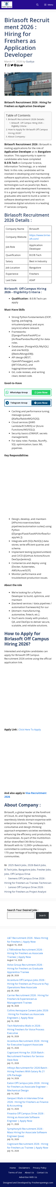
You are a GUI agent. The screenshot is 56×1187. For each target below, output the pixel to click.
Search (42, 915)
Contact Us (42, 1172)
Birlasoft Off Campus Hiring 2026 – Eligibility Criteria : (27, 124)
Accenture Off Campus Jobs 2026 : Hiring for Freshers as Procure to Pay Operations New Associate (28, 983)
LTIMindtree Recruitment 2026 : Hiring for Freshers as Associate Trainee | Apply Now (25, 953)
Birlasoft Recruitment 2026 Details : (26, 119)
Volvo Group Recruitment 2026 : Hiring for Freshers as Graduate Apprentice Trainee (25, 968)
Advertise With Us (28, 1177)
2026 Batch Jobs (37, 865)
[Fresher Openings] (6, 4)
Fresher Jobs (44, 869)
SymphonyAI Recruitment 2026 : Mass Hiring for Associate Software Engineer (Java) (27, 1132)
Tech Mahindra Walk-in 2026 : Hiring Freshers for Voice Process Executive (25, 1029)
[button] (37, 4)
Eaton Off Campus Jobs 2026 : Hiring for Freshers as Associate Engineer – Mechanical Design (28, 1086)
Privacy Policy (39, 1167)
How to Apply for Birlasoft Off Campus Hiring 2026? (28, 131)
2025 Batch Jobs (17, 865)
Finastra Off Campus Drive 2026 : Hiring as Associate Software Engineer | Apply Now (26, 1117)
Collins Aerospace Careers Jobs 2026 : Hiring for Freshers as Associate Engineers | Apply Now (27, 1014)
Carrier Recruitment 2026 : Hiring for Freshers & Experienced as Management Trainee (28, 999)
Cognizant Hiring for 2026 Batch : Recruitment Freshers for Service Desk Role (26, 1056)
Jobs (6, 874)
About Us (29, 1172)
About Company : (17, 136)
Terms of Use (15, 1172)
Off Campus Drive (20, 874)
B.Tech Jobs (10, 869)
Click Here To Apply (30, 729)
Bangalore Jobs (27, 869)
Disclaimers (24, 1167)
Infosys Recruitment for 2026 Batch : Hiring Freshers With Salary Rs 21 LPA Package (27, 1071)
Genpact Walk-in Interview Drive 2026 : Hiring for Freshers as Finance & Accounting (27, 1101)
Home (13, 1167)
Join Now (42, 392)
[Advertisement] (28, 489)
